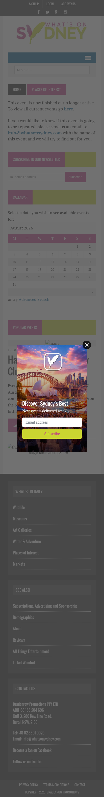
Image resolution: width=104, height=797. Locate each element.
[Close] (87, 345)
